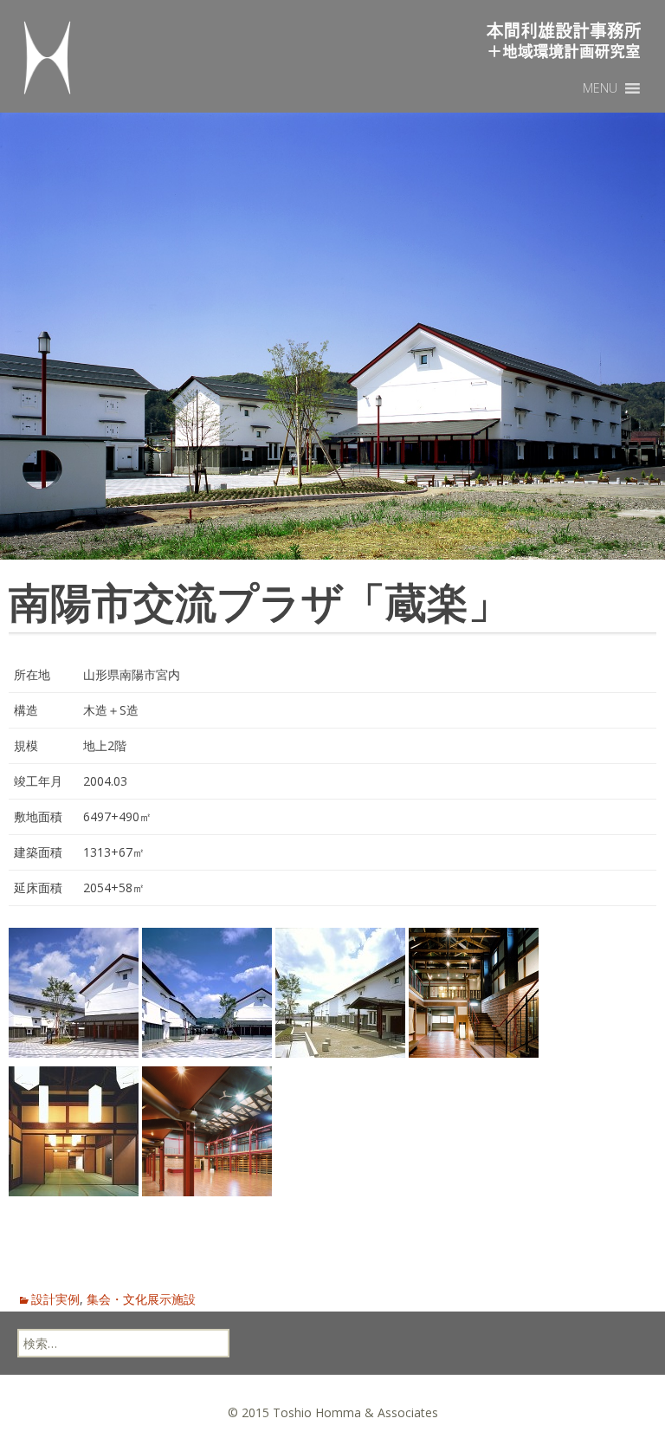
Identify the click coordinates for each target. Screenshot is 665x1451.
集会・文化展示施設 (141, 1299)
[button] (600, 88)
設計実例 (55, 1299)
